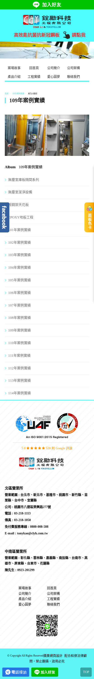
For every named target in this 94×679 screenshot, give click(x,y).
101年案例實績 (19, 230)
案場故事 (14, 68)
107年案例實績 (19, 305)
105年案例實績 (19, 280)
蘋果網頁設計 (53, 655)
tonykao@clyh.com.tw (32, 533)
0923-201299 (25, 570)
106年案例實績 (19, 293)
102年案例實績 (19, 242)
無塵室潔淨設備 (20, 192)
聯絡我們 (73, 76)
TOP (86, 672)
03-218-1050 (22, 520)
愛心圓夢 (53, 76)
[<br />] (26, 153)
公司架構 (73, 68)
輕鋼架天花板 (18, 205)
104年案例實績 (19, 267)
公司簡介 (53, 68)
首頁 (6, 94)
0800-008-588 (39, 526)
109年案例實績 (18, 94)
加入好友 (51, 4)
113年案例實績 (19, 380)
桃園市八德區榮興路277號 (32, 507)
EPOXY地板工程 (20, 217)
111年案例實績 (19, 355)
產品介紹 (14, 76)
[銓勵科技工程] (47, 21)
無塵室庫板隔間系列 (23, 180)
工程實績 (34, 76)
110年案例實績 (19, 343)
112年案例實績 (19, 368)
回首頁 (34, 68)
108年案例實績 (19, 318)
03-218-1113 (22, 513)
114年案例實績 (19, 393)
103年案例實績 (19, 255)
